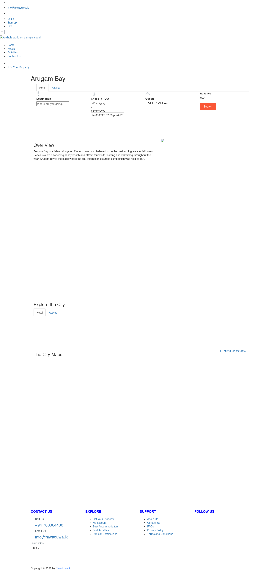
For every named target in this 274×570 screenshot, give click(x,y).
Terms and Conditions (160, 534)
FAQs (150, 526)
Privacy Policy (155, 530)
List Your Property (18, 67)
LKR (10, 26)
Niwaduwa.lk (63, 568)
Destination (43, 98)
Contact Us (14, 56)
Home (11, 45)
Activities (12, 52)
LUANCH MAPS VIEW (233, 351)
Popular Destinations (105, 534)
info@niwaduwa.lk (18, 7)
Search (208, 106)
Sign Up (12, 22)
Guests (150, 98)
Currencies (37, 543)
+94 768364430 (49, 525)
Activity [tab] (56, 87)
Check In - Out (100, 98)
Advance (205, 93)
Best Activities (101, 530)
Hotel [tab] (42, 87)
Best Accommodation (105, 526)
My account (99, 522)
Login (10, 19)
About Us (152, 519)
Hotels (11, 48)
